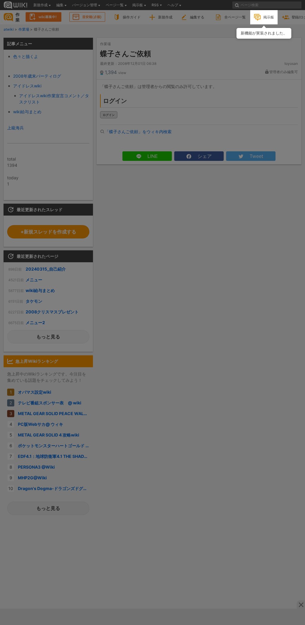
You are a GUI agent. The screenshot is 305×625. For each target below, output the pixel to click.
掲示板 (268, 17)
